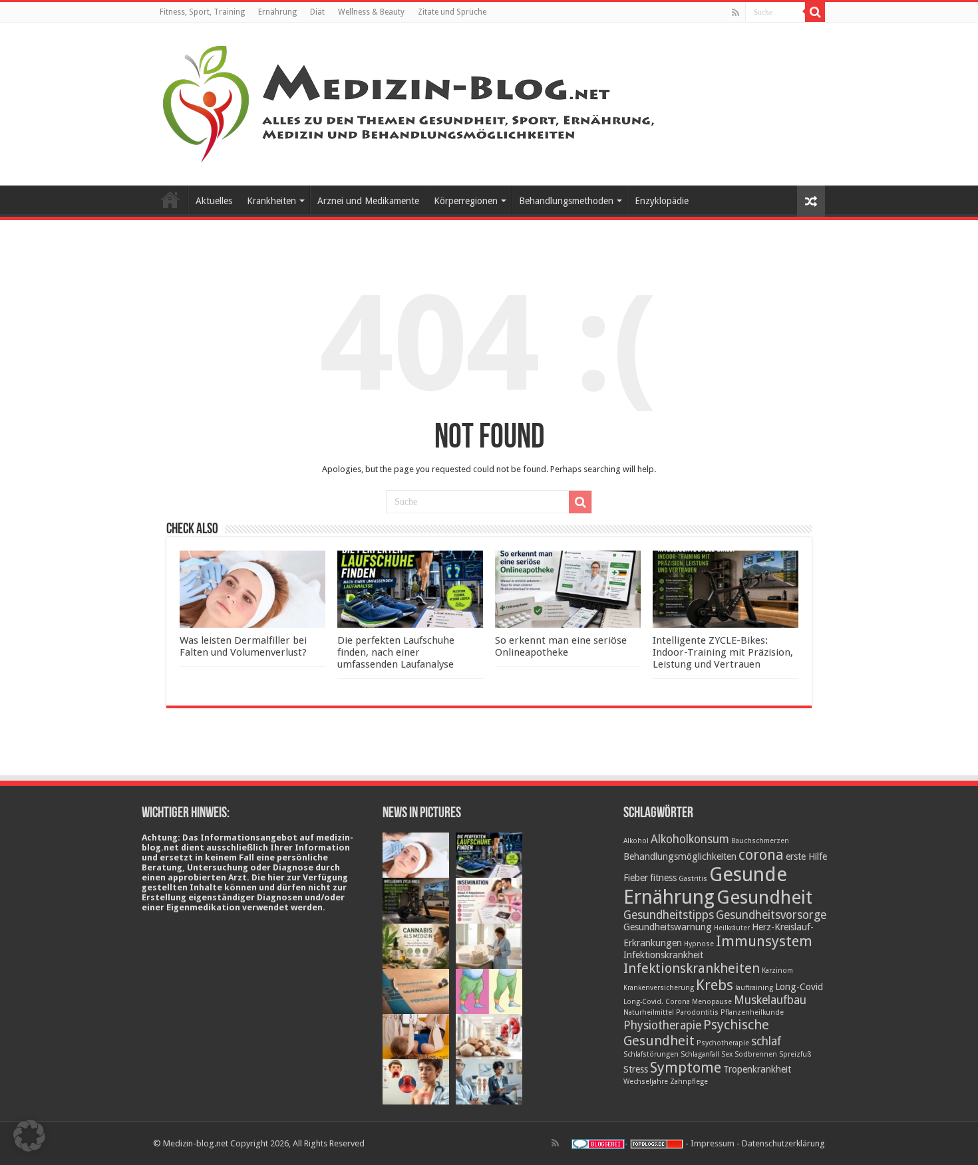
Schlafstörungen (651, 1054)
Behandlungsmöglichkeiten (679, 856)
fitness (663, 877)
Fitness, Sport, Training (202, 12)
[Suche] (815, 12)
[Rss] (735, 13)
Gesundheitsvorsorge (771, 915)
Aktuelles (214, 200)
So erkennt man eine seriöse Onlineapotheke (561, 646)
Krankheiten (271, 200)
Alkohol (636, 841)
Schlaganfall (700, 1054)
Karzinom (777, 970)
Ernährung (277, 12)
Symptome (685, 1067)
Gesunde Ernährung (705, 885)
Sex (727, 1054)
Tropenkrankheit (757, 1069)
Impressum (712, 1143)
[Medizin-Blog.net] (410, 102)
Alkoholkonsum (690, 839)
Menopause (712, 1001)
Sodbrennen (755, 1054)
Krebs (714, 984)
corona (761, 854)
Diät (317, 12)
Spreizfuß (795, 1054)
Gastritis (693, 878)
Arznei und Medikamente (368, 200)
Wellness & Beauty (371, 12)
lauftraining (754, 987)
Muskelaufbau (770, 1000)
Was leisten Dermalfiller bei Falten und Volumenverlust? (243, 646)
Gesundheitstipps (668, 915)
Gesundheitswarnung (667, 927)
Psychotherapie (723, 1043)
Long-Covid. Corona (656, 1001)
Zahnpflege (689, 1081)
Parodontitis (697, 1012)
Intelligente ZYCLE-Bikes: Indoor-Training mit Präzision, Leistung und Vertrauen (723, 652)
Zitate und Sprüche (452, 12)
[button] (29, 1135)
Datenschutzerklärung (783, 1143)
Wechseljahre (645, 1081)
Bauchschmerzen (760, 841)
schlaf (766, 1041)
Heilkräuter (732, 928)
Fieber (635, 877)
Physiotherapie (662, 1025)
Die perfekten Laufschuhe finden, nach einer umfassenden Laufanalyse (395, 652)
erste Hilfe (806, 856)
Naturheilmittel (648, 1012)
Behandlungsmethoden (566, 200)
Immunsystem (764, 941)
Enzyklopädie (662, 200)
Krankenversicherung (658, 987)
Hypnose (699, 944)
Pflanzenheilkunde (752, 1012)
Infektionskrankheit (663, 955)
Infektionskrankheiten (691, 968)
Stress (635, 1069)
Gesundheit (764, 897)
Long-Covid (799, 986)
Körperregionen (466, 200)
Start (170, 199)
